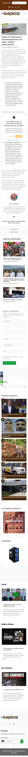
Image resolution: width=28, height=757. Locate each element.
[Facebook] (9, 7)
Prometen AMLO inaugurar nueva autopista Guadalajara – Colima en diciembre (13, 280)
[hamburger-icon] (24, 13)
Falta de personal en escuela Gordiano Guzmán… (12, 605)
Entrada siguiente (14, 232)
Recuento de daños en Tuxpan (12, 299)
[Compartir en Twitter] (1, 376)
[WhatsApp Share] (1, 382)
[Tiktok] (13, 724)
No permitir (10, 136)
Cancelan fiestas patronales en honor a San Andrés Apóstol (13, 258)
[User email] (14, 217)
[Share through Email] (1, 379)
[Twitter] (12, 7)
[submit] (22, 741)
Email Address (4, 737)
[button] (2, 385)
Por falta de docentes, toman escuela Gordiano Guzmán (17, 2)
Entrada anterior (14, 229)
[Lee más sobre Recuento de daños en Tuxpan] (14, 292)
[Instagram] (16, 7)
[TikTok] (19, 7)
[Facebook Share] (1, 373)
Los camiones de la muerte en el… (13, 689)
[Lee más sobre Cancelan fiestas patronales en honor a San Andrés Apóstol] (14, 249)
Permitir (18, 136)
